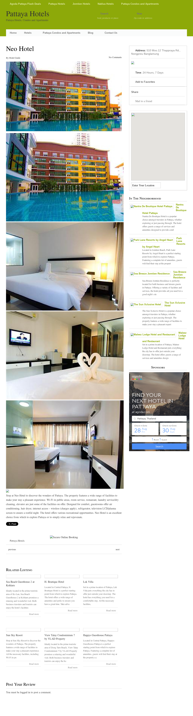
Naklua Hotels (106, 3)
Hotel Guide (14, 57)
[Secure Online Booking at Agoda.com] (64, 537)
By (7, 57)
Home (13, 32)
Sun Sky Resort (14, 635)
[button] (158, 144)
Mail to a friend (143, 101)
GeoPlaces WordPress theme (96, 712)
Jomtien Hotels (81, 3)
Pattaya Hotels (56, 3)
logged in (25, 692)
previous (12, 549)
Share (134, 91)
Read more (34, 613)
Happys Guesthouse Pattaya (97, 635)
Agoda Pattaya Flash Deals (25, 3)
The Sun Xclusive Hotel (175, 304)
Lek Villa (88, 581)
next (117, 549)
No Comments (115, 57)
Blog (90, 32)
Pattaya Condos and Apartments (140, 3)
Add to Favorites (145, 81)
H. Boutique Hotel (54, 581)
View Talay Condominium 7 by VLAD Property (59, 636)
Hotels (27, 32)
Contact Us (111, 32)
